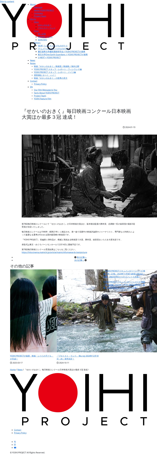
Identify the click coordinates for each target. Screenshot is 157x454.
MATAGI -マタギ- (45, 36)
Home (13, 369)
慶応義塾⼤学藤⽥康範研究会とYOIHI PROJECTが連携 (61, 51)
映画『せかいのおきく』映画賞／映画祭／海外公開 (56, 66)
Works (33, 19)
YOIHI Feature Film (42, 98)
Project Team (40, 16)
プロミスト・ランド (47, 28)
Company (38, 13)
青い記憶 (42, 34)
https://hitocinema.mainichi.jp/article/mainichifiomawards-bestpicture (54, 252)
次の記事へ (79, 260)
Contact (33, 81)
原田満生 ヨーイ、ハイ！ (45, 75)
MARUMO (42, 39)
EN (31, 87)
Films (36, 22)
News (32, 60)
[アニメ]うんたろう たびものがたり (53, 48)
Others (37, 42)
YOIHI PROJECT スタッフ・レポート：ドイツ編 (55, 72)
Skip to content (7, 1)
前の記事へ (82, 257)
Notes (33, 63)
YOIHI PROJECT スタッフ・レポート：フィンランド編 (58, 69)
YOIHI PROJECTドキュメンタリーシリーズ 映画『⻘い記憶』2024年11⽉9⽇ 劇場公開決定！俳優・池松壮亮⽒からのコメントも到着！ (124, 284)
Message (38, 7)
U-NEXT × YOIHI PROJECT (49, 57)
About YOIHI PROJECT (44, 10)
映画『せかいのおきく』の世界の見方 (50, 78)
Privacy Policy (40, 84)
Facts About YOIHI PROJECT (46, 92)
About (33, 4)
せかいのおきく (45, 25)
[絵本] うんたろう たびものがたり (53, 45)
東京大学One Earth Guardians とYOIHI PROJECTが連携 (63, 54)
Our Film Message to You (45, 90)
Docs (36, 31)
